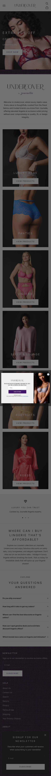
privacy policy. (25, 396)
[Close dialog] (48, 374)
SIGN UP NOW (17, 391)
